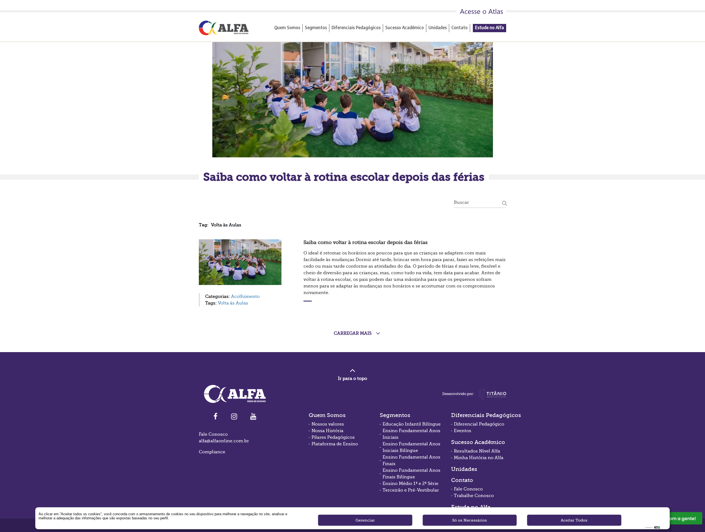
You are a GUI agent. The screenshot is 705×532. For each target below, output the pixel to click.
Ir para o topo (352, 378)
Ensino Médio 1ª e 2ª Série (410, 483)
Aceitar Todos (574, 520)
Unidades (438, 27)
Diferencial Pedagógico (479, 424)
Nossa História (327, 430)
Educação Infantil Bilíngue (412, 424)
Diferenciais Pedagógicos (356, 27)
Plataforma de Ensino (334, 443)
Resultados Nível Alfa (477, 451)
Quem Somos (287, 27)
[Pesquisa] (504, 202)
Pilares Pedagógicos (333, 437)
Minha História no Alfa (478, 457)
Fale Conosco (468, 489)
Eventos (462, 430)
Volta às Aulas (233, 303)
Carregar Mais (353, 333)
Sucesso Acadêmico (404, 27)
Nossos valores (327, 424)
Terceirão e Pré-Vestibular (411, 490)
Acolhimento (245, 296)
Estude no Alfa (489, 27)
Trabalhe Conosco (474, 495)
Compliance (212, 451)
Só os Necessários (469, 520)
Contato (459, 27)
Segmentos (316, 27)
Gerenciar (365, 520)
